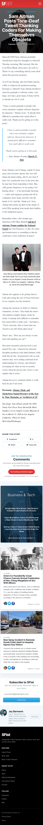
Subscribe (21, 700)
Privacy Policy (6, 816)
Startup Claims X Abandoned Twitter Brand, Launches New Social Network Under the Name (21, 529)
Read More (35, 716)
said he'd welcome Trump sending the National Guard (19, 225)
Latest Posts (6, 752)
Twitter (4, 799)
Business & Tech (14, 12)
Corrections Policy (8, 781)
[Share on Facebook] (13, 603)
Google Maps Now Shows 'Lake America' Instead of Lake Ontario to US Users (21, 509)
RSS (3, 802)
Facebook (5, 795)
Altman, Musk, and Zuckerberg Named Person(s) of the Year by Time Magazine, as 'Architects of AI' (20, 393)
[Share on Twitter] (9, 603)
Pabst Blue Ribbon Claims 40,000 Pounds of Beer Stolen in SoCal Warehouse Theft (21, 518)
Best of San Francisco (9, 759)
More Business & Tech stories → (21, 538)
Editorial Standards (8, 777)
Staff (3, 774)
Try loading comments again (21, 472)
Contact (4, 785)
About (4, 770)
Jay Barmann (30, 12)
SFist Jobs (5, 756)
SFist (6, 734)
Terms (4, 820)
